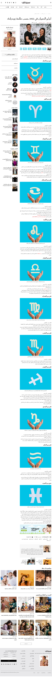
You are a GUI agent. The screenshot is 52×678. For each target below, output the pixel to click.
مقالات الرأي (15, 75)
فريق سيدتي (23, 661)
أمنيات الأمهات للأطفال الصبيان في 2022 (39, 96)
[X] (12, 3)
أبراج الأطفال (25, 58)
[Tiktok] (10, 3)
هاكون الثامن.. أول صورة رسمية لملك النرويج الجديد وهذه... (7, 169)
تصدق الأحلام (16, 63)
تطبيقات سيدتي (22, 663)
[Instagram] (8, 3)
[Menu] (50, 2)
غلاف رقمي (23, 666)
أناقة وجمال (13, 656)
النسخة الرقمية (9, 49)
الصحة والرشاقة (6, 652)
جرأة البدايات (16, 68)
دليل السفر (32, 668)
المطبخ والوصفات (5, 654)
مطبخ (12, 7)
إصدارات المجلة (9, 28)
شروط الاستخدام (49, 672)
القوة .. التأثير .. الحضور (15, 58)
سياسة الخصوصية (43, 672)
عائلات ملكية (10, 125)
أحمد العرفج (10, 97)
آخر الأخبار (23, 668)
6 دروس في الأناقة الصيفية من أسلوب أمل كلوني (7, 160)
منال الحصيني (10, 101)
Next (22, 34)
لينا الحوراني (41, 546)
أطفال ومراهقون (49, 22)
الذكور (42, 172)
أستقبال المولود (31, 539)
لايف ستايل (20, 7)
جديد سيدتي (15, 108)
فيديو (7, 7)
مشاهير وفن (14, 654)
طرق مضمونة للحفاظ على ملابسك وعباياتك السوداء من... (7, 177)
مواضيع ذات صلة (46, 568)
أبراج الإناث (26, 56)
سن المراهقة (40, 253)
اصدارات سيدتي (31, 666)
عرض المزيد (26, 643)
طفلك (42, 128)
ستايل (33, 658)
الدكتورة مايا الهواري (9, 90)
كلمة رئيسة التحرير (10, 55)
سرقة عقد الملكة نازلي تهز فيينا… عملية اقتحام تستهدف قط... (7, 119)
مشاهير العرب (10, 110)
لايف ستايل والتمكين (12, 652)
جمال (38, 7)
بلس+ (16, 7)
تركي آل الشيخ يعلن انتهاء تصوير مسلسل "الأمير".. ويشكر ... (7, 112)
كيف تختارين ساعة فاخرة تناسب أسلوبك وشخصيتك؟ (7, 185)
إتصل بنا (34, 672)
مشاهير (45, 7)
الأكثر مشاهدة (14, 149)
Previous (49, 34)
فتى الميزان (45, 289)
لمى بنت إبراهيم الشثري (8, 78)
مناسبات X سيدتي (22, 653)
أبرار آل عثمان (10, 84)
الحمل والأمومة (6, 656)
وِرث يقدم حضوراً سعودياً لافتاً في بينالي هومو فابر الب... (7, 134)
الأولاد (50, 90)
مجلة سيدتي (23, 650)
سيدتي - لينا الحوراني (42, 22)
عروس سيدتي (32, 663)
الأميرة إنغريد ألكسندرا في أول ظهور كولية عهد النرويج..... (7, 127)
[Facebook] (6, 3)
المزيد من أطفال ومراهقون (43, 595)
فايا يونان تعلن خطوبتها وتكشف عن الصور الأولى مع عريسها (7, 142)
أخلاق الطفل (36, 539)
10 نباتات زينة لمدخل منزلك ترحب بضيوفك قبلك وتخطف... (7, 152)
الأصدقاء (38, 215)
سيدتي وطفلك (26, 7)
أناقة (41, 7)
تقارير (33, 661)
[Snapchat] (14, 3)
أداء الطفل (40, 539)
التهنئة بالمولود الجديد (25, 539)
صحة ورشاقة (33, 7)
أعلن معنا (38, 672)
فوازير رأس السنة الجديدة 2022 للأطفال (39, 217)
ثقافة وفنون (10, 117)
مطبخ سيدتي (32, 653)
